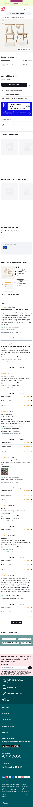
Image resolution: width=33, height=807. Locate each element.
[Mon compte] (25, 9)
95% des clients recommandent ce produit (23, 283)
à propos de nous (6, 720)
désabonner (18, 673)
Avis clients (22, 789)
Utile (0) (11, 367)
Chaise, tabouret (6, 17)
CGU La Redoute (14, 789)
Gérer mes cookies (8, 793)
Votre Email (4, 664)
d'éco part (8, 79)
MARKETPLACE (5, 732)
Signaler (21, 338)
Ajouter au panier (14, 85)
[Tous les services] (30, 120)
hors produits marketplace (16, 106)
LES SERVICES (5, 713)
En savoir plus (5, 743)
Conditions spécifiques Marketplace (18, 784)
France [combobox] (6, 803)
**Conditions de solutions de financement (11, 794)
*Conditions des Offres (19, 793)
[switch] (19, 106)
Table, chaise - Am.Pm (9, 639)
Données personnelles (24, 791)
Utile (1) (12, 338)
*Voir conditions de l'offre (7, 671)
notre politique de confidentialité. (18, 674)
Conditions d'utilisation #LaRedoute (9, 791)
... (1, 17)
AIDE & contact (6, 707)
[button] (30, 9)
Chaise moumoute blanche (10, 643)
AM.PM (2, 55)
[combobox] (16, 295)
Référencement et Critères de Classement (11, 786)
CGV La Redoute (5, 784)
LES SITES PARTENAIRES (8, 726)
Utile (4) (11, 488)
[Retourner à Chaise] (2, 22)
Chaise (13, 17)
